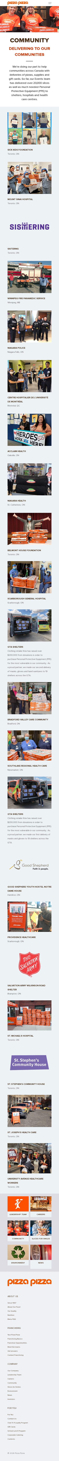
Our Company (13, 1371)
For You (10, 1415)
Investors (11, 1399)
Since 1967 (12, 1303)
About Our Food (14, 1307)
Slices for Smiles (14, 1387)
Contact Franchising (15, 1355)
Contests (11, 1439)
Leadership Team (14, 1375)
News (10, 1395)
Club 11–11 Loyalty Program (18, 1423)
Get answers (13, 1351)
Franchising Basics (15, 1339)
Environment (12, 1391)
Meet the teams (14, 1347)
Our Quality (12, 1311)
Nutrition (11, 1315)
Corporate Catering (15, 1435)
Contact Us (12, 1419)
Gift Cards (12, 1427)
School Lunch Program (17, 1431)
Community (12, 1383)
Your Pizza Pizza (14, 1335)
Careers (11, 1379)
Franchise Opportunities (17, 1343)
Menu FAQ (12, 1319)
